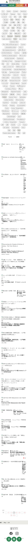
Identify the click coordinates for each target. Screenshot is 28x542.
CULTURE (19, 5)
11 (16, 512)
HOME (1, 522)
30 (11, 515)
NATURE (11, 5)
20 (24, 512)
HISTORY (4, 5)
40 (14, 515)
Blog (5, 522)
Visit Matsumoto (14, 2)
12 (19, 512)
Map (26, 5)
